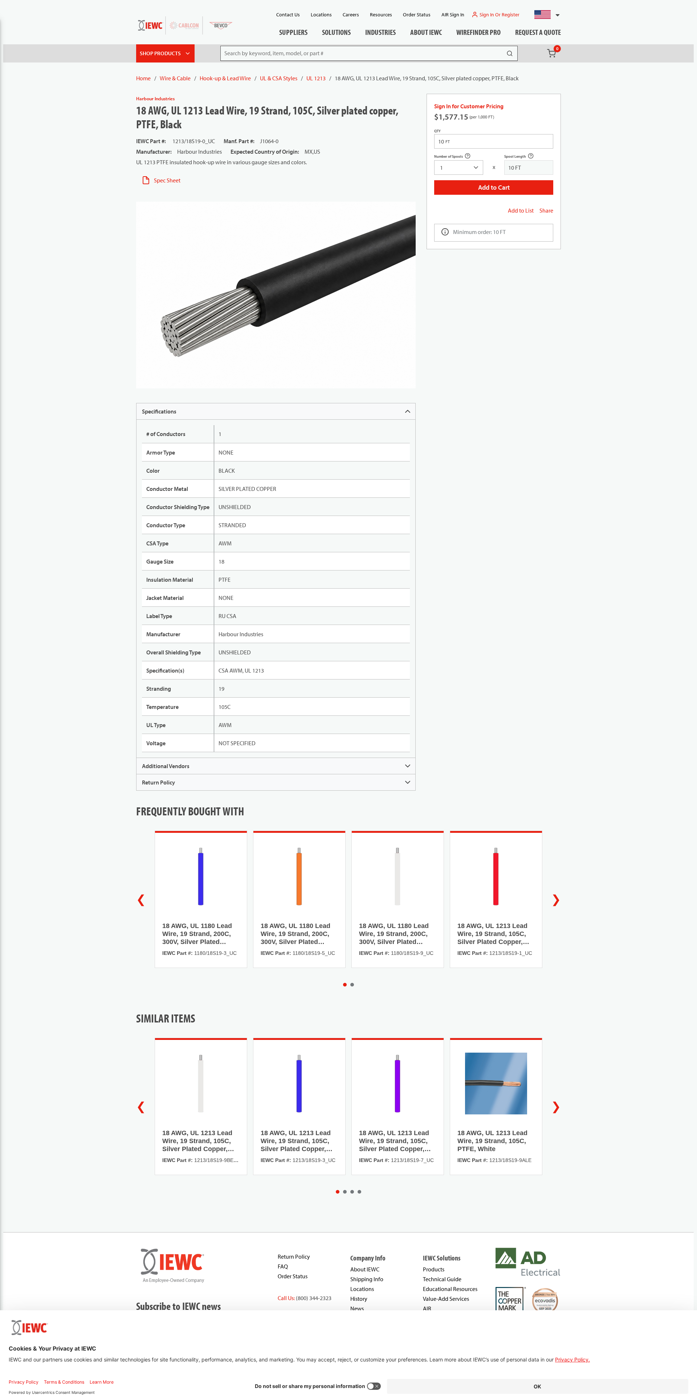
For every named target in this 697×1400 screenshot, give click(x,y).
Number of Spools (456, 157)
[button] (544, 14)
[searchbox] (458, 167)
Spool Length (523, 157)
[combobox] (544, 14)
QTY (437, 131)
